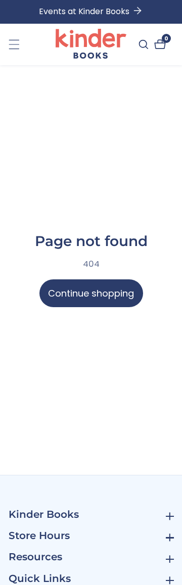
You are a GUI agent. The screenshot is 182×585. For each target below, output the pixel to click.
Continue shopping (91, 293)
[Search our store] (145, 44)
